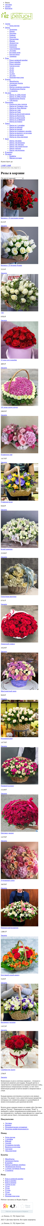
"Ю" (2, 313)
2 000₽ (3, 165)
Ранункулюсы (14, 54)
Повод (7, 123)
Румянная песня (6, 502)
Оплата (7, 6)
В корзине (8, 152)
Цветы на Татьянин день (18, 106)
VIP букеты (13, 100)
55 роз (7, 1192)
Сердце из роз (14, 66)
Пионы (12, 31)
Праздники (9, 102)
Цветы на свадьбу (15, 129)
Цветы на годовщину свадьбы (20, 131)
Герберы (12, 35)
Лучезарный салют (8, 880)
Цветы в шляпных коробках (19, 87)
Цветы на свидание (16, 135)
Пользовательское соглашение (16, 1127)
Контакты (8, 8)
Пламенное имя (6, 455)
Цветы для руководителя (18, 146)
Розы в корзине (15, 64)
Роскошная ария (6, 738)
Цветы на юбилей (15, 127)
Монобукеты (14, 81)
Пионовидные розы (16, 77)
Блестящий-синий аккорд (10, 975)
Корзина (8, 1125)
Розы (7, 58)
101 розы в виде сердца (9, 407)
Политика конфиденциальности (17, 1129)
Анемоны (12, 56)
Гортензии (13, 45)
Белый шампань (6, 549)
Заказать (4, 226)
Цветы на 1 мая (15, 110)
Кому (7, 139)
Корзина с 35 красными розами (12, 218)
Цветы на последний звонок (19, 114)
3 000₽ (8, 165)
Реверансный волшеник (9, 928)
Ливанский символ (8, 644)
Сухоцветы (13, 91)
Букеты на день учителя (18, 104)
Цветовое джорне (7, 833)
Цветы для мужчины (17, 150)
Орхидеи (12, 37)
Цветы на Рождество (17, 116)
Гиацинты (13, 47)
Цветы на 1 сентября (16, 125)
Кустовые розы (14, 52)
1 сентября (9, 1139)
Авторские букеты (16, 83)
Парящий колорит (7, 786)
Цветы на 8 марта (15, 121)
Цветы (7, 27)
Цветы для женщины (17, 143)
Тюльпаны (13, 29)
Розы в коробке (15, 62)
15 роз (11, 68)
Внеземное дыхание (8, 1022)
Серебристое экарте (8, 1070)
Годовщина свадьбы (12, 1145)
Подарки (8, 154)
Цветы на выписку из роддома (20, 133)
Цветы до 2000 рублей (17, 96)
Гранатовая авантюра (8, 596)
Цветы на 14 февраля (17, 120)
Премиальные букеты (17, 98)
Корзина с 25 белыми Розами (11, 265)
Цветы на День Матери (17, 108)
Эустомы (12, 50)
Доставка (8, 4)
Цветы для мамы (15, 141)
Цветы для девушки (16, 144)
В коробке (13, 85)
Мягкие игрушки (15, 158)
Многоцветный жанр (8, 691)
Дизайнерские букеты (17, 89)
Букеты (7, 79)
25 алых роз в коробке (9, 360)
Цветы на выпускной (17, 118)
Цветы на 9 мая (15, 112)
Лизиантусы (13, 43)
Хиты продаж (14, 26)
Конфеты (12, 156)
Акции (7, 24)
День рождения (10, 1151)
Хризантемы (14, 39)
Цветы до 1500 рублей (17, 95)
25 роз (11, 70)
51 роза (12, 73)
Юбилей (8, 1141)
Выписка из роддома (12, 1147)
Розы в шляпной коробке (18, 60)
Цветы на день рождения (18, 137)
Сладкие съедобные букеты (15, 1168)
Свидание (8, 1149)
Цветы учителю (15, 148)
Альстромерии (14, 49)
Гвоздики (12, 33)
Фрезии (12, 41)
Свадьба (8, 1143)
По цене (8, 93)
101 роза (12, 75)
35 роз (11, 72)
